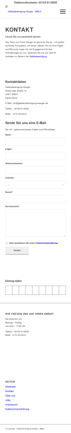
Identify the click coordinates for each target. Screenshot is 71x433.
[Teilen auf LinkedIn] (35, 290)
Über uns (10, 395)
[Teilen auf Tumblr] (42, 290)
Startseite (10, 386)
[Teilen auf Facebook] (8, 290)
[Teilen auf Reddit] (55, 290)
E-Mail (8, 149)
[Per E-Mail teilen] (62, 290)
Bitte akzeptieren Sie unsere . (34, 243)
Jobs (8, 400)
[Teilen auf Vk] (49, 290)
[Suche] (53, 11)
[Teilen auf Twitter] (15, 290)
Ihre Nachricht (12, 206)
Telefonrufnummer (14, 163)
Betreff (9, 192)
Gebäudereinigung (38, 56)
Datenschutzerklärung (46, 243)
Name (8, 134)
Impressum (11, 404)
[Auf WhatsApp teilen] (22, 290)
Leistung (10, 177)
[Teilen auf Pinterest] (29, 290)
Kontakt (9, 391)
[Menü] (61, 11)
